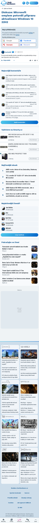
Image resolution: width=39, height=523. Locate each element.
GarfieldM (8, 52)
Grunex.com (5, 259)
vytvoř (17, 34)
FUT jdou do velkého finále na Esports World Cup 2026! (10, 376)
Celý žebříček (19, 235)
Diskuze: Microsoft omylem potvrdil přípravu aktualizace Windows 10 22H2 (18, 17)
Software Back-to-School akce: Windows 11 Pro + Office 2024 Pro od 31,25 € (28, 472)
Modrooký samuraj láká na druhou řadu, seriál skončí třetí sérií (28, 367)
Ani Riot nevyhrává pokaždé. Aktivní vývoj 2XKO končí (29, 374)
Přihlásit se (33, 3)
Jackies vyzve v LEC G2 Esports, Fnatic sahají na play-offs (9, 437)
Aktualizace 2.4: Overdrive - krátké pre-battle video (29, 438)
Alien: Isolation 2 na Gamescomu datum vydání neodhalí (16, 280)
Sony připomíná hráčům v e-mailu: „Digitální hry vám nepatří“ (14, 256)
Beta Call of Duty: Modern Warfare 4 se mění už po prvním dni (16, 264)
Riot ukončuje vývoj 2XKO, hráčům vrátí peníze (9, 444)
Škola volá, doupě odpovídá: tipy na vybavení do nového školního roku (29, 480)
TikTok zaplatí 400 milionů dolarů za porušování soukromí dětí (9, 404)
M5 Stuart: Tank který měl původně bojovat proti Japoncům (28, 432)
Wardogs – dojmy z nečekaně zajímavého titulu (28, 403)
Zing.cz (4, 267)
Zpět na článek (8, 8)
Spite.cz (4, 283)
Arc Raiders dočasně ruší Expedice (9, 477)
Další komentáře (19, 122)
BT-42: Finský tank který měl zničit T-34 (28, 444)
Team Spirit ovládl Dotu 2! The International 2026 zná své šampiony (15, 272)
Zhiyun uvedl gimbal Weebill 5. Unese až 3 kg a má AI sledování (29, 465)
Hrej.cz (4, 251)
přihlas (31, 33)
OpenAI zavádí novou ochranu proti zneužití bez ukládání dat (9, 397)
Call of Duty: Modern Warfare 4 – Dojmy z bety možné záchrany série (28, 410)
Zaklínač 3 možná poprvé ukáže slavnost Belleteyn (9, 471)
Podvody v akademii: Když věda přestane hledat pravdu (10, 411)
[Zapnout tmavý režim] (27, 3)
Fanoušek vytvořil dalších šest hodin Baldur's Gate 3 (15, 248)
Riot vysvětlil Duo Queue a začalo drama (9, 431)
